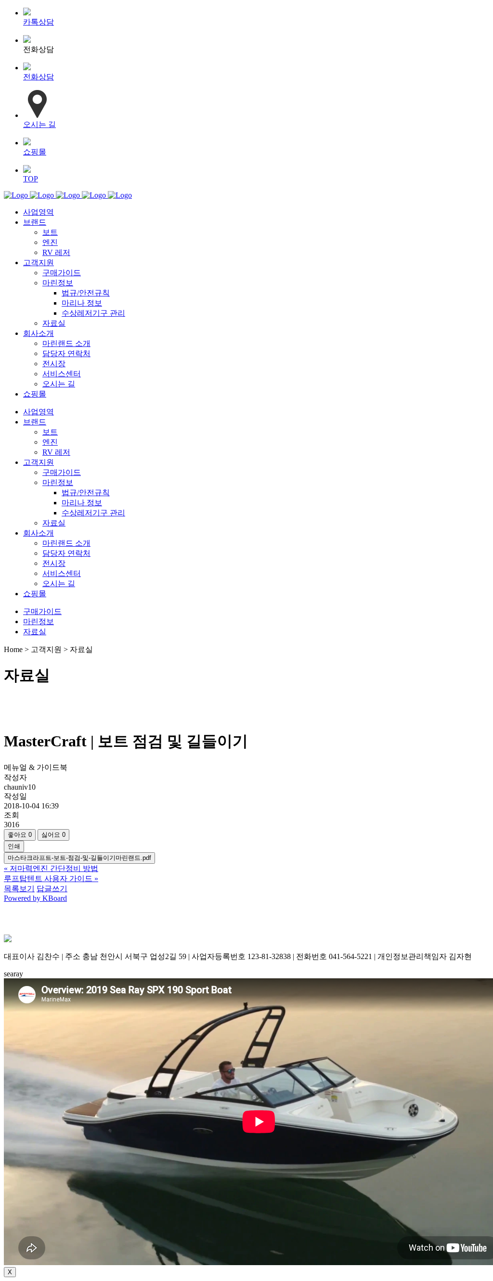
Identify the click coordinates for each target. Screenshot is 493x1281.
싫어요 (53, 834)
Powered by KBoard (35, 898)
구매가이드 (42, 611)
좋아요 (20, 834)
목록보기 (19, 888)
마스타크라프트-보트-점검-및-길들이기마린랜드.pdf (79, 857)
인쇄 (14, 846)
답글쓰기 (52, 888)
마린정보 (38, 621)
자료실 (34, 632)
